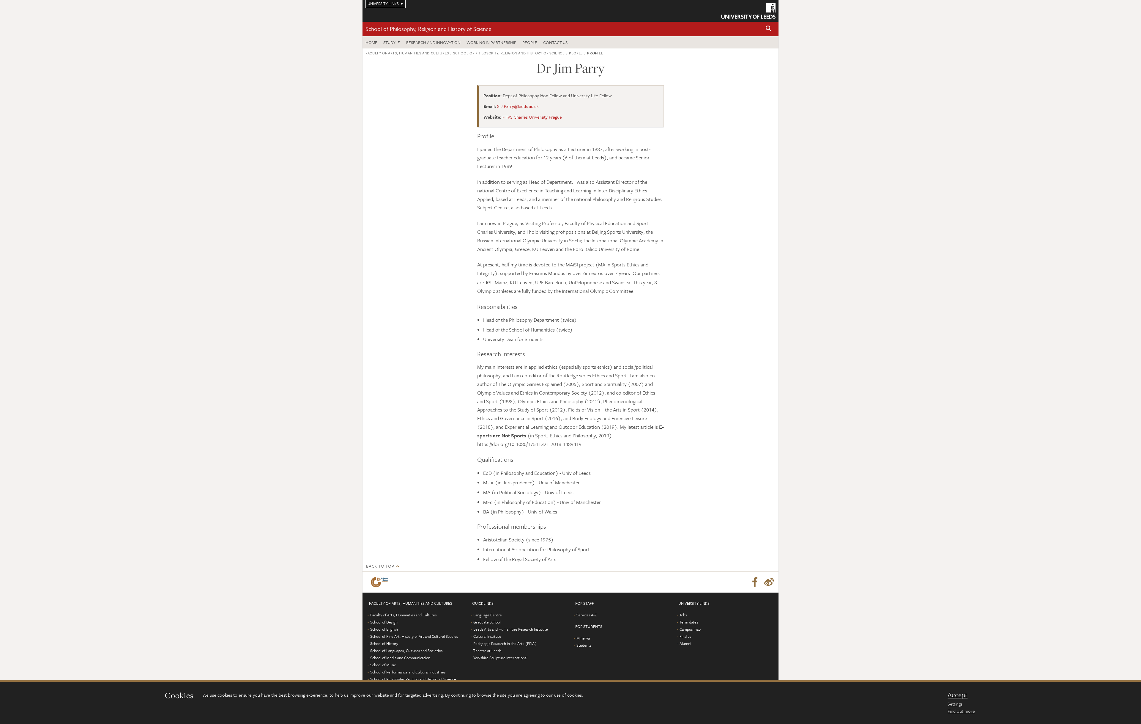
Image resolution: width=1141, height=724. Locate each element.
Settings (955, 704)
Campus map (690, 629)
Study (389, 42)
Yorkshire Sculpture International (500, 658)
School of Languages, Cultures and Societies (406, 651)
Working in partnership (491, 42)
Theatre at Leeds (487, 651)
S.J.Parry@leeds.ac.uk (518, 106)
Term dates (688, 622)
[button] (769, 29)
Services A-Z (586, 615)
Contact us (555, 42)
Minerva (583, 638)
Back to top (380, 566)
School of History (384, 643)
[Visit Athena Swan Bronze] (380, 582)
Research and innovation (433, 42)
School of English (384, 629)
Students (583, 645)
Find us (685, 636)
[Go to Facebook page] (754, 582)
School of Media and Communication (400, 658)
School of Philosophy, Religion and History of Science (428, 29)
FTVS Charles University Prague (532, 117)
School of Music (383, 665)
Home (371, 42)
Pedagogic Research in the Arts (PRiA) (505, 643)
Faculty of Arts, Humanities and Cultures (407, 53)
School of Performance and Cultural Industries (407, 672)
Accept (957, 694)
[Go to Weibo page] (769, 582)
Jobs (683, 615)
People (529, 42)
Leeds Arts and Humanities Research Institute (510, 629)
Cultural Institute (487, 636)
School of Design (384, 622)
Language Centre (487, 615)
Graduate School (487, 622)
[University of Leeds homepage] (748, 11)
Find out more (961, 711)
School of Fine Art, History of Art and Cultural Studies (414, 636)
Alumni (685, 643)
